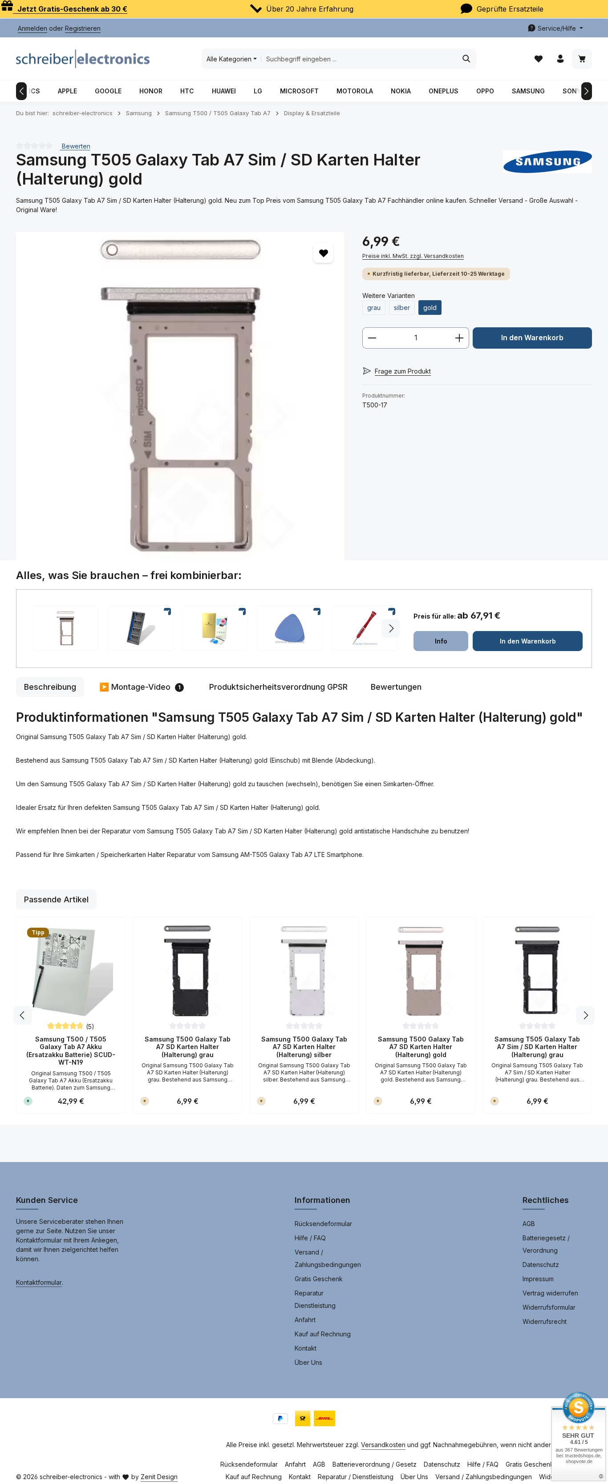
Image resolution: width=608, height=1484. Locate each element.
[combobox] (359, 58)
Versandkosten (383, 1444)
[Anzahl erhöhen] (459, 338)
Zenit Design (159, 1476)
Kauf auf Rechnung (323, 1334)
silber (402, 307)
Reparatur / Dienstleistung (355, 1476)
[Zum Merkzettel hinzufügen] (323, 253)
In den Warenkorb (532, 338)
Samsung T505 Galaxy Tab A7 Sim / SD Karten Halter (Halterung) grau (537, 1046)
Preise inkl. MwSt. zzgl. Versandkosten (413, 256)
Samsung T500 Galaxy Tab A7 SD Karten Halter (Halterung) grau (188, 1046)
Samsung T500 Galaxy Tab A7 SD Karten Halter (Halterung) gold (421, 1046)
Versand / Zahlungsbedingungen (328, 1258)
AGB (529, 1223)
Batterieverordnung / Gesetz (374, 1464)
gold (430, 307)
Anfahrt (305, 1319)
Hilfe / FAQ (310, 1238)
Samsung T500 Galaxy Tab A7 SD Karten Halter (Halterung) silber (304, 1046)
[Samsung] (547, 169)
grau (374, 307)
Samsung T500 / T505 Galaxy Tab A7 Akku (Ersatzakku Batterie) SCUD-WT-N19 (70, 1050)
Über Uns (308, 1362)
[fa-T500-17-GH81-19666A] (180, 396)
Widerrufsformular (549, 1307)
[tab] (50, 687)
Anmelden (32, 28)
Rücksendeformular (323, 1223)
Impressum (538, 1279)
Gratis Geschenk (319, 1279)
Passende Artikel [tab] (56, 899)
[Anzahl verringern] (371, 338)
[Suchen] (466, 58)
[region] (180, 396)
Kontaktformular (39, 1282)
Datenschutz (541, 1264)
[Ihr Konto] (560, 59)
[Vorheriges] (21, 91)
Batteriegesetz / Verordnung (546, 1244)
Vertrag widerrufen (550, 1293)
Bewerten (75, 145)
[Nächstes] (586, 91)
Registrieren (83, 28)
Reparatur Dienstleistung (315, 1299)
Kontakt (305, 1348)
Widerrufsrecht (545, 1321)
